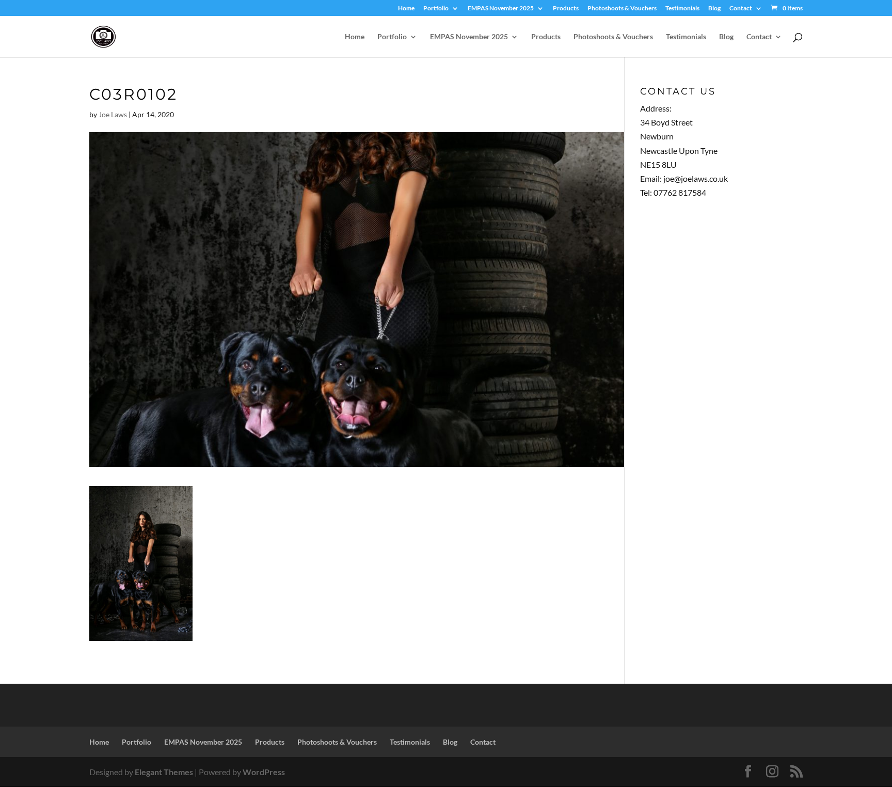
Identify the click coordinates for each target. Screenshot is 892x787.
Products (566, 8)
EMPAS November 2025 (501, 8)
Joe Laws (113, 114)
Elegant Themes (164, 772)
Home (406, 8)
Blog (714, 8)
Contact (740, 8)
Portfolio (436, 8)
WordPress (264, 772)
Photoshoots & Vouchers (622, 8)
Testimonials (682, 8)
